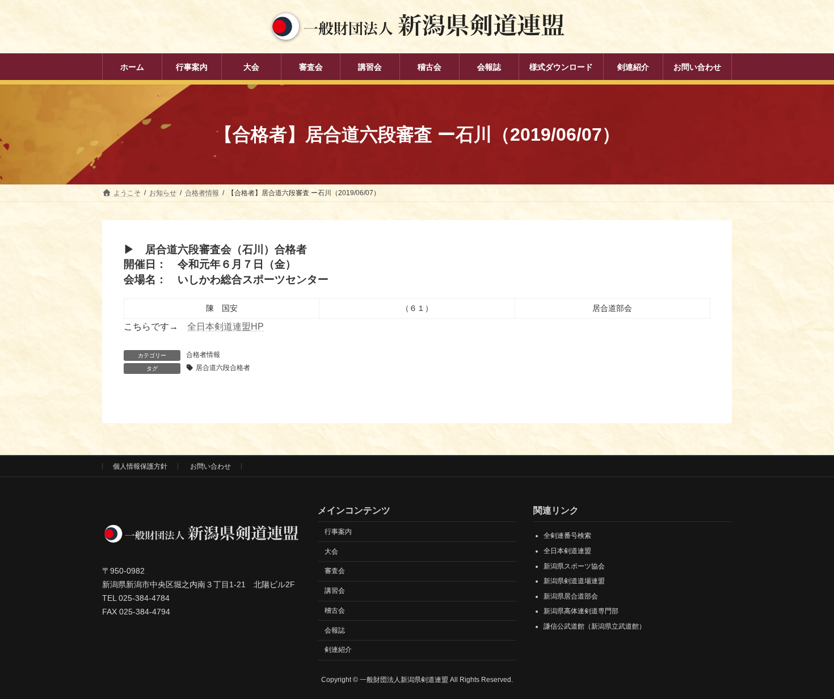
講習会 (335, 591)
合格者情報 (203, 355)
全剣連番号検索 (567, 536)
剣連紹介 (338, 650)
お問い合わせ (210, 466)
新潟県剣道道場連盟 (574, 582)
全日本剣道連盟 (567, 551)
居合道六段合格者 (223, 368)
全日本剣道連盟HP (225, 326)
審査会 (335, 571)
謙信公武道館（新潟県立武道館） (595, 626)
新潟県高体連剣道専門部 (581, 612)
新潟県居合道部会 (571, 596)
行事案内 (338, 532)
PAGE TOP (804, 667)
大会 (331, 551)
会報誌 (335, 630)
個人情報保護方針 (140, 466)
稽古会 (335, 610)
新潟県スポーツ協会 (574, 566)
